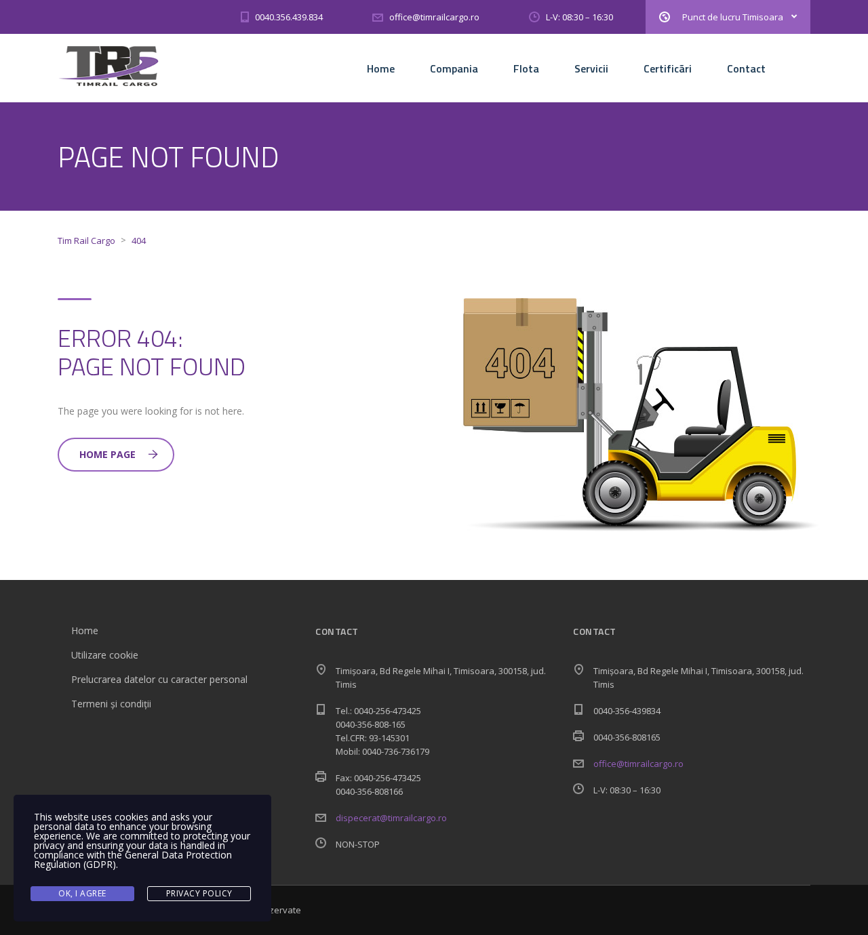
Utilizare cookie (104, 654)
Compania (454, 68)
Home (381, 68)
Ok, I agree (82, 893)
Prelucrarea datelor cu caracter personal (159, 679)
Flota (526, 68)
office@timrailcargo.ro (638, 763)
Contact (746, 68)
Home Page (107, 454)
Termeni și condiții (111, 703)
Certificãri (668, 68)
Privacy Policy (199, 893)
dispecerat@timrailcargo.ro (391, 818)
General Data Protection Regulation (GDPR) (133, 859)
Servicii (591, 68)
